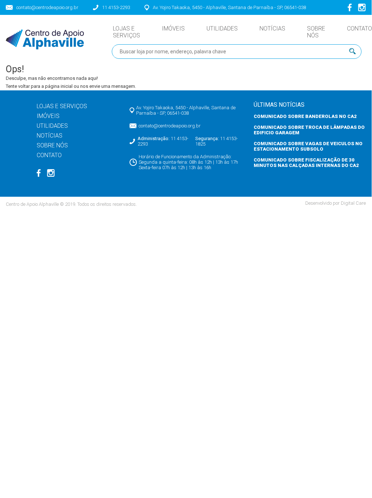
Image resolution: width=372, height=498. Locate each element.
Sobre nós (316, 32)
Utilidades (222, 28)
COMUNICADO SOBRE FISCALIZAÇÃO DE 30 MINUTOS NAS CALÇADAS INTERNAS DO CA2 (306, 162)
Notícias (272, 28)
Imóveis (173, 28)
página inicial (59, 86)
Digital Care (353, 203)
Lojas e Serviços (126, 32)
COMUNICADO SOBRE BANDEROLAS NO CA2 (305, 116)
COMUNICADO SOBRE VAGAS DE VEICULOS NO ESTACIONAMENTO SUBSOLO (308, 146)
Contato (359, 28)
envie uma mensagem (112, 86)
